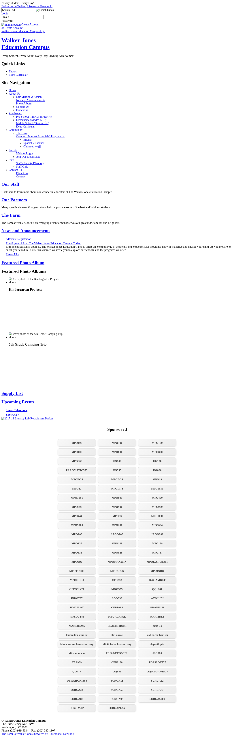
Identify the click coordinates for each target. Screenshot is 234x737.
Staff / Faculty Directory (30, 163)
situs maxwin (77, 653)
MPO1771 (117, 488)
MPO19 (157, 479)
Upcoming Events (17, 402)
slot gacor (117, 634)
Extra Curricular (18, 74)
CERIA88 (117, 607)
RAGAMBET (157, 580)
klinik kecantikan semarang (76, 644)
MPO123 (76, 543)
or (11, 27)
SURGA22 (157, 680)
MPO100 (76, 442)
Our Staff (10, 184)
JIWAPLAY (77, 607)
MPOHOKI (77, 580)
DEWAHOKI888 (77, 680)
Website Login (24, 153)
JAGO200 (117, 534)
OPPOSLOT (76, 589)
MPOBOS (77, 479)
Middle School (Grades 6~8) (32, 123)
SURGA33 (77, 689)
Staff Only (22, 166)
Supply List (12, 393)
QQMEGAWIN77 (157, 671)
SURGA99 (117, 698)
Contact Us (22, 106)
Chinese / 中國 (32, 146)
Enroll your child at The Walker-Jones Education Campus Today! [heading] (43, 243)
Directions (22, 110)
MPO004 (157, 525)
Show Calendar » (16, 410)
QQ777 (76, 671)
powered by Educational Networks (54, 733)
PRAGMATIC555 (77, 470)
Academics (15, 113)
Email (4, 16)
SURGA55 (117, 689)
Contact (20, 176)
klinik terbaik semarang (117, 644)
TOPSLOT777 (157, 662)
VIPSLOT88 (76, 616)
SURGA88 (77, 698)
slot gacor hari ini (157, 634)
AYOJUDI (157, 598)
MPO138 (157, 543)
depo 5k (157, 625)
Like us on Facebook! (39, 6)
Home (12, 90)
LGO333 (117, 598)
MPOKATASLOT (157, 561)
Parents (13, 150)
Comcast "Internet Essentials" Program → (40, 136)
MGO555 (117, 589)
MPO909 (157, 506)
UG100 (117, 461)
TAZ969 (77, 662)
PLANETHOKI (117, 625)
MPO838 (76, 552)
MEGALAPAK (117, 616)
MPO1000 (157, 516)
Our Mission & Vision (29, 96)
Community (15, 129)
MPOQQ (76, 561)
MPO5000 (77, 525)
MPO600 (76, 506)
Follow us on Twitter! (14, 6)
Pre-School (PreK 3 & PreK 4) (34, 116)
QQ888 (117, 671)
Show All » (12, 254)
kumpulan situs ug (77, 634)
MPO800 (117, 452)
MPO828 (117, 552)
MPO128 (117, 543)
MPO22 (77, 488)
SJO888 (157, 653)
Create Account (30, 24)
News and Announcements (25, 230)
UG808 (157, 470)
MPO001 (117, 497)
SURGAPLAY (117, 708)
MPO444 (76, 516)
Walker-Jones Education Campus (25, 43)
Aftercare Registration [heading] (18, 239)
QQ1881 (157, 589)
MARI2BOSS (77, 625)
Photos (13, 71)
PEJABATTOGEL (117, 653)
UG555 (117, 470)
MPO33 (117, 516)
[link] (36, 304)
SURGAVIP (77, 708)
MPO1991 (77, 497)
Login (4, 13)
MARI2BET (157, 616)
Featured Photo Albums (23, 271)
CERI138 (117, 662)
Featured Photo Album (22, 262)
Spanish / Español (33, 143)
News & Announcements (30, 100)
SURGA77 (157, 689)
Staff (11, 160)
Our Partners (14, 199)
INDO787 (77, 598)
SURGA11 (117, 680)
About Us (14, 93)
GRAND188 (157, 607)
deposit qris (157, 644)
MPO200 (117, 525)
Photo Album (23, 103)
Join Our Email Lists (28, 156)
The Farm (21, 133)
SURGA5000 (157, 698)
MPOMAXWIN (117, 561)
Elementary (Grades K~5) (31, 119)
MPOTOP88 (76, 570)
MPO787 (157, 552)
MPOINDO (157, 570)
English (27, 139)
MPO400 (157, 497)
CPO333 (117, 580)
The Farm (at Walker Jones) (17, 733)
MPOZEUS (117, 570)
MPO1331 (157, 488)
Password (7, 20)
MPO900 (117, 506)
